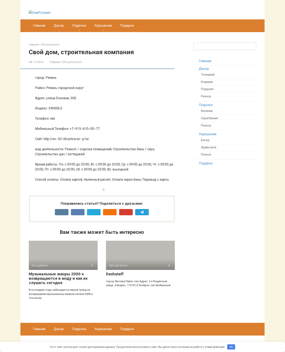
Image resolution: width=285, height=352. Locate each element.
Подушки (207, 89)
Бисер (205, 140)
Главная (39, 26)
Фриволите (208, 147)
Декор (59, 26)
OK (231, 346)
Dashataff (115, 274)
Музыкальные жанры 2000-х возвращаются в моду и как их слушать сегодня (58, 278)
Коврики (207, 82)
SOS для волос (72, 62)
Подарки (127, 26)
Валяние (207, 111)
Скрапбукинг (210, 118)
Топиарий (207, 74)
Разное (206, 96)
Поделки (79, 26)
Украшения (103, 26)
